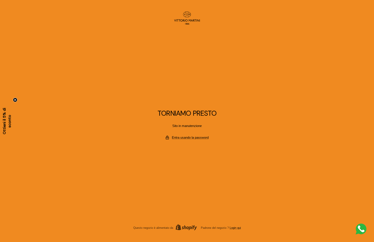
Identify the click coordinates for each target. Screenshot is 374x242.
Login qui (235, 227)
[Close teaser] (15, 100)
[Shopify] (185, 228)
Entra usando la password (190, 137)
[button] (7, 121)
